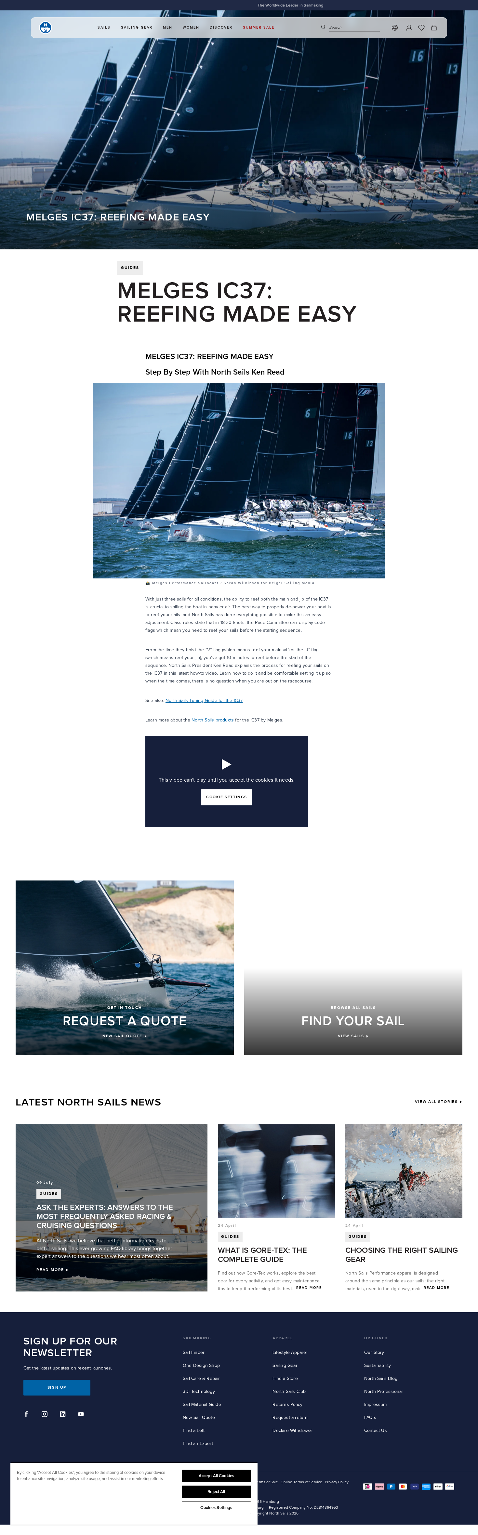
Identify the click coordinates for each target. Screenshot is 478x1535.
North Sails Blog (380, 1378)
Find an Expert (198, 1443)
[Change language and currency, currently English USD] (395, 28)
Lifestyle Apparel (289, 1352)
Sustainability (377, 1365)
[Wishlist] (421, 29)
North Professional (383, 1391)
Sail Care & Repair (201, 1378)
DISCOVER (376, 1338)
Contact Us (375, 1430)
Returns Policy (287, 1404)
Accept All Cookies (216, 1475)
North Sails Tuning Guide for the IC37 (204, 700)
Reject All (216, 1491)
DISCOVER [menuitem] (221, 28)
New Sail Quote (199, 1417)
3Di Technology (199, 1391)
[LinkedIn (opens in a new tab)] (64, 1415)
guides (130, 267)
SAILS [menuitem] (104, 28)
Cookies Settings (216, 1507)
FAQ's (370, 1417)
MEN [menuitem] (167, 28)
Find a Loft (194, 1430)
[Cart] (434, 29)
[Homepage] (45, 28)
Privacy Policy (337, 1482)
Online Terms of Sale (260, 1482)
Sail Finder (194, 1352)
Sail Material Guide (202, 1404)
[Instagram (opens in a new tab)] (45, 1415)
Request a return (290, 1417)
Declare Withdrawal (292, 1430)
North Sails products (213, 720)
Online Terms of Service (301, 1482)
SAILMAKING (197, 1338)
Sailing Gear (284, 1365)
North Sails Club (289, 1391)
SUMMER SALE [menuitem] (258, 28)
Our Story (374, 1352)
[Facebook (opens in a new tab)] (27, 1415)
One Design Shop (201, 1365)
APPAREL (282, 1338)
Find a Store (285, 1378)
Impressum (375, 1404)
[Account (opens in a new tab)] (409, 29)
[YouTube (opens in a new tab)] (82, 1415)
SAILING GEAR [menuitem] (137, 28)
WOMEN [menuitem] (191, 28)
